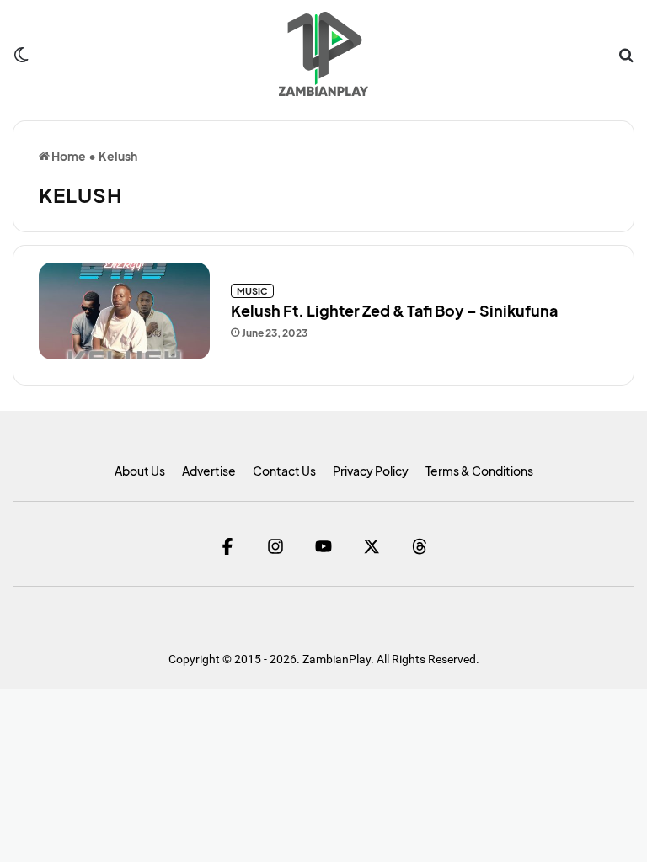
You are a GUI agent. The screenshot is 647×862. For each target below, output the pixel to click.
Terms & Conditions (479, 470)
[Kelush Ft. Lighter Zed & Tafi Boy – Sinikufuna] (124, 311)
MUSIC (252, 290)
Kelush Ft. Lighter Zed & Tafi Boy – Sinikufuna (394, 310)
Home (68, 155)
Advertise (209, 470)
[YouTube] (324, 546)
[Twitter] (372, 546)
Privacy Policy (371, 470)
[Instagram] (276, 546)
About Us (140, 470)
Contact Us (284, 470)
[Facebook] (228, 546)
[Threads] (420, 546)
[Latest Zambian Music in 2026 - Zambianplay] (323, 54)
